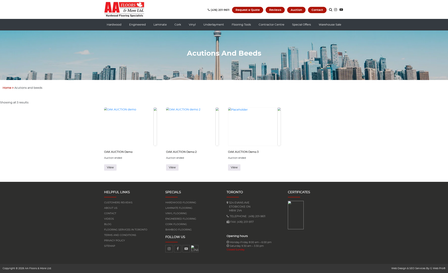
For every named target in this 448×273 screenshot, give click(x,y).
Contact (317, 10)
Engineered (137, 24)
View (110, 167)
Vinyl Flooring (176, 213)
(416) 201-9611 (220, 10)
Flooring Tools (241, 24)
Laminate (160, 24)
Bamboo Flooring (178, 230)
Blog (107, 224)
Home (7, 87)
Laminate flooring (178, 208)
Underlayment (213, 24)
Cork (177, 24)
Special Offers (301, 24)
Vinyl (192, 24)
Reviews (275, 10)
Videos (109, 219)
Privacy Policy (114, 240)
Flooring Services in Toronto (125, 230)
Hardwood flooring (180, 202)
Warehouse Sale (330, 24)
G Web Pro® (437, 268)
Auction (296, 10)
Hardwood (114, 24)
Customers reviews (118, 202)
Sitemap (109, 246)
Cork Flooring (176, 224)
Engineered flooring (180, 219)
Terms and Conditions (120, 235)
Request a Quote (248, 10)
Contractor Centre (271, 24)
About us (110, 208)
